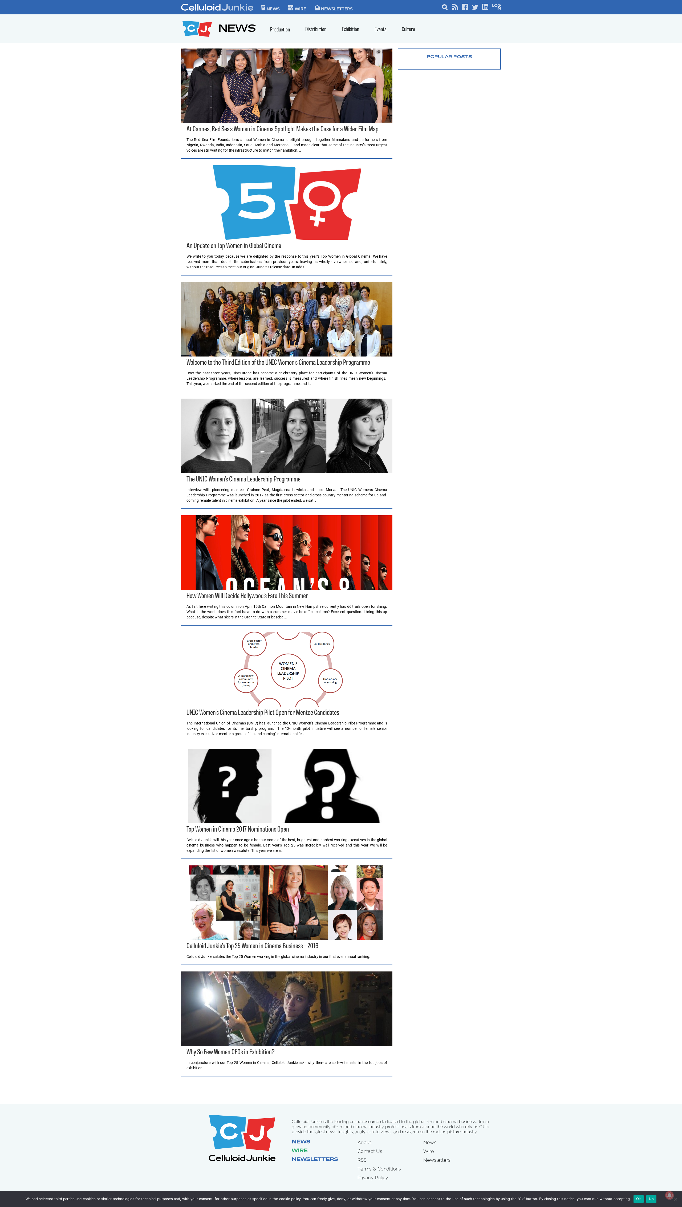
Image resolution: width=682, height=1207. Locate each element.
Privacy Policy (373, 1177)
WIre (300, 8)
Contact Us (370, 1151)
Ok (638, 1199)
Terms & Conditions (379, 1169)
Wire (300, 1151)
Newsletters (337, 8)
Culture (408, 29)
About (364, 1142)
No (651, 1199)
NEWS (237, 29)
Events (380, 29)
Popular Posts (449, 57)
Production (280, 30)
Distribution (315, 29)
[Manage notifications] (669, 1195)
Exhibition (350, 29)
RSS (362, 1160)
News (273, 8)
